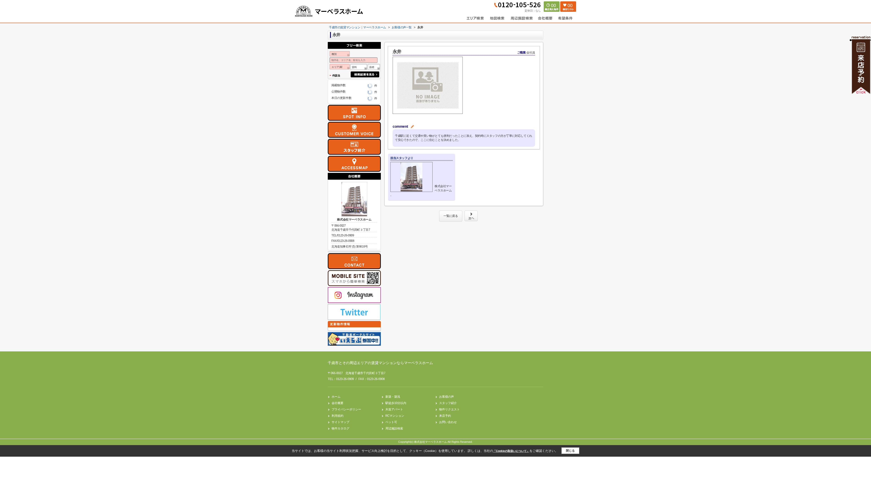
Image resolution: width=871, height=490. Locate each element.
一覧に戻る (450, 216)
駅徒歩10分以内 (395, 403)
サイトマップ (340, 422)
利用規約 (337, 415)
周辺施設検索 (394, 428)
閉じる (570, 450)
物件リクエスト (449, 409)
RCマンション (394, 415)
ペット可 (391, 422)
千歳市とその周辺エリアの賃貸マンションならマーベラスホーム (380, 363)
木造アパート (394, 409)
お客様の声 (446, 396)
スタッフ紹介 (448, 403)
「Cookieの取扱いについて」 (511, 451)
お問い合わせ (448, 422)
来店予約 (445, 415)
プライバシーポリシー (346, 409)
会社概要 (337, 403)
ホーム (336, 396)
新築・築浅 (392, 396)
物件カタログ (340, 428)
